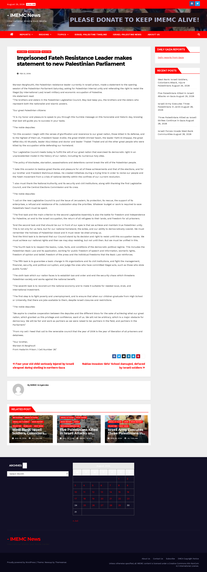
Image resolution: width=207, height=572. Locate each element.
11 (84, 492)
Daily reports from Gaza (171, 57)
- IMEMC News (23, 15)
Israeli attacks (31, 417)
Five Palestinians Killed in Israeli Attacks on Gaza (79, 433)
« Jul (75, 520)
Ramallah (28, 426)
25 (84, 505)
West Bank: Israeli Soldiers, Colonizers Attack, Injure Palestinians (173, 82)
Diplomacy (22, 51)
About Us (154, 34)
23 (128, 498)
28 (111, 505)
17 (75, 498)
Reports (25, 34)
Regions (44, 34)
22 (119, 498)
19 (93, 498)
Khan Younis (81, 417)
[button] (199, 34)
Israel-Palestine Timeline (91, 34)
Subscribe (170, 559)
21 (111, 498)
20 (102, 498)
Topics (62, 34)
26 (93, 505)
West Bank (38, 426)
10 (75, 492)
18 (84, 498)
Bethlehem (17, 417)
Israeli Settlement (21, 422)
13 (102, 492)
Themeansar (60, 562)
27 (102, 505)
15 (119, 492)
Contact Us (158, 559)
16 (128, 492)
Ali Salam (36, 438)
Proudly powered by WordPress (21, 562)
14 (111, 492)
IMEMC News (85, 438)
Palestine (46, 51)
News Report (34, 51)
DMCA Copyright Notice (188, 559)
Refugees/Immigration (70, 426)
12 (93, 492)
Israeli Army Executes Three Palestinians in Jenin (125, 433)
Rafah (76, 422)
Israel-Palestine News (127, 34)
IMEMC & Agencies (39, 385)
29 (119, 505)
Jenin (126, 422)
